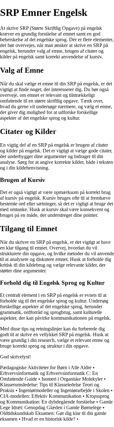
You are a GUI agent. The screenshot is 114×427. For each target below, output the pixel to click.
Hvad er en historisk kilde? (48, 419)
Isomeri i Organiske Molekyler (72, 379)
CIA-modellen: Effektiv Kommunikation (40, 396)
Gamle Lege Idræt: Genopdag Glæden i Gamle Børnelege (56, 404)
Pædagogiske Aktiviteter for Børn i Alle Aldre (46, 367)
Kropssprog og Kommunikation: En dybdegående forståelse (54, 398)
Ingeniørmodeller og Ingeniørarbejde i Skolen (64, 390)
